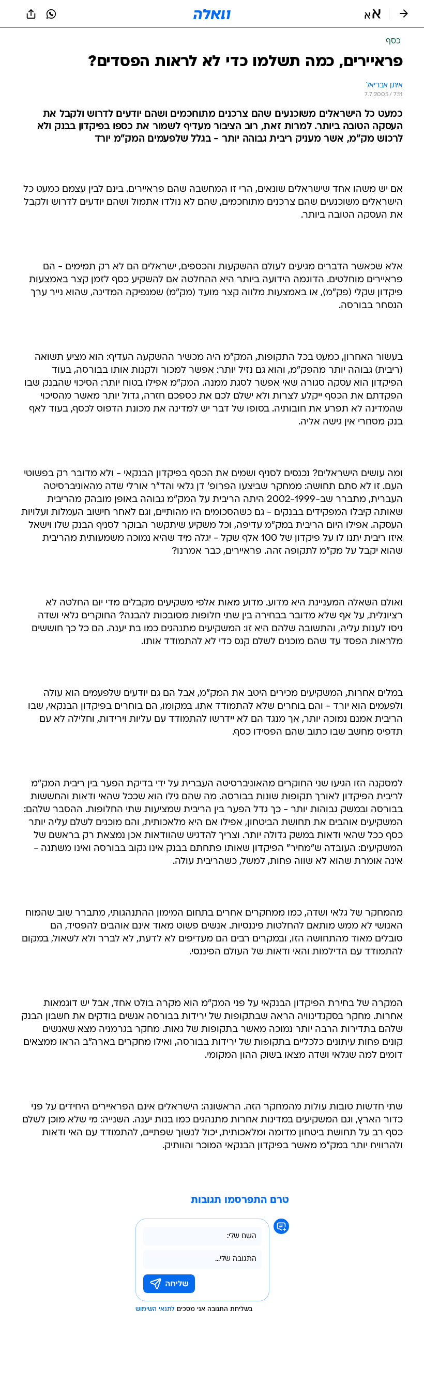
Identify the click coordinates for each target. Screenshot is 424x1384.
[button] (373, 14)
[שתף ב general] (31, 14)
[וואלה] (212, 14)
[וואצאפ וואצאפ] (51, 14)
